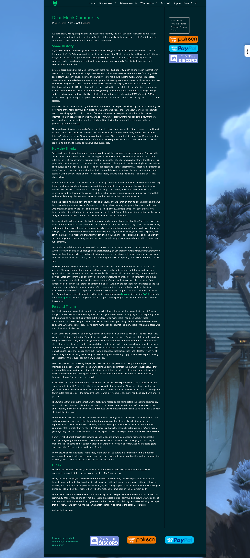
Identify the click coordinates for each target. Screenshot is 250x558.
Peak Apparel (64, 297)
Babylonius (60, 22)
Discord (165, 3)
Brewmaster (106, 3)
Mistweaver (127, 3)
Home (92, 3)
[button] (247, 50)
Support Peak (181, 3)
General (86, 22)
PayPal (146, 294)
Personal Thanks (179, 27)
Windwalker (147, 3)
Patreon (125, 294)
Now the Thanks (178, 23)
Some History (177, 20)
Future (174, 30)
